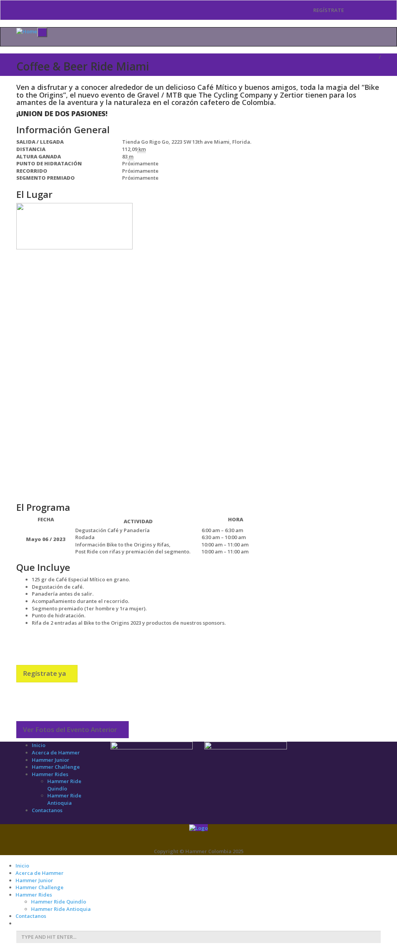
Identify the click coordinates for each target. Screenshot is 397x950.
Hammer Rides (50, 774)
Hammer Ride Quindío (64, 785)
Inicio (38, 745)
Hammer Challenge (56, 766)
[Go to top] (198, 827)
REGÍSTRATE (328, 10)
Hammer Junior (50, 759)
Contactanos (47, 810)
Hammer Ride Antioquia (64, 799)
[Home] (26, 30)
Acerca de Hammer (56, 752)
